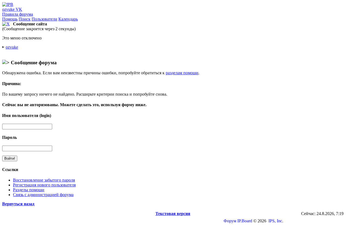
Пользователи (44, 19)
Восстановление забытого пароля (44, 180)
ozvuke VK (12, 9)
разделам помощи (182, 73)
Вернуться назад (18, 204)
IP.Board (244, 221)
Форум (230, 221)
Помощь (10, 19)
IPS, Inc (275, 221)
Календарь (68, 19)
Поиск (25, 19)
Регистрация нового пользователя (44, 185)
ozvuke (12, 47)
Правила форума (17, 14)
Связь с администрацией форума (43, 194)
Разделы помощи (28, 189)
